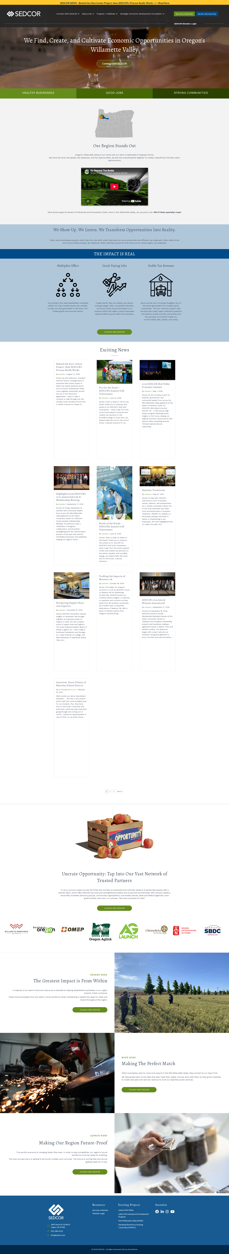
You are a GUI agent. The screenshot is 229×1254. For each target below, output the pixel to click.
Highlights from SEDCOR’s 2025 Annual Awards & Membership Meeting (71, 497)
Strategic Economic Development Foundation (141, 14)
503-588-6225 (57, 1231)
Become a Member (100, 1210)
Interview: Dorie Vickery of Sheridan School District (71, 684)
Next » (120, 791)
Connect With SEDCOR (66, 14)
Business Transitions (153, 490)
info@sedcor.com (58, 1235)
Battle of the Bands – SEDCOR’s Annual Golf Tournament (111, 526)
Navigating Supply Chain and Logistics (70, 604)
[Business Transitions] (157, 476)
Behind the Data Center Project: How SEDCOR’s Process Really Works (69, 367)
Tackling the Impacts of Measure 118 (112, 578)
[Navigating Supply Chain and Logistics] (71, 585)
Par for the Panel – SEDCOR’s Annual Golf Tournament (111, 390)
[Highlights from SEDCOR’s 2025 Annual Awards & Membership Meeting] (71, 478)
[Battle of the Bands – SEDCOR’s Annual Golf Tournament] (114, 492)
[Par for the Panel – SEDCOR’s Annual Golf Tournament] (114, 372)
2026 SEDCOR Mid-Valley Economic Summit (156, 385)
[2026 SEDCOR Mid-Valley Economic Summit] (157, 370)
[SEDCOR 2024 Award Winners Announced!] (157, 584)
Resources (87, 14)
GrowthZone (133, 1249)
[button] (184, 13)
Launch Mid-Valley (125, 1210)
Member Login (98, 1213)
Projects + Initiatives (106, 14)
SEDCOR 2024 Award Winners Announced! (153, 601)
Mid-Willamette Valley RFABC (130, 1220)
